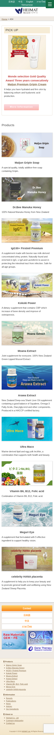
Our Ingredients (12, 709)
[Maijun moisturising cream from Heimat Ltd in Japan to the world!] (27, 13)
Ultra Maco (10, 681)
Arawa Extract (11, 679)
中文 (20, 2)
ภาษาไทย (41, 2)
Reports (9, 698)
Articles (9, 706)
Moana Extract (12, 676)
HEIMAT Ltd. (26, 731)
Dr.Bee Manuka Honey (15, 668)
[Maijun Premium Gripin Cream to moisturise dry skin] (27, 71)
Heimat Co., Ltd (12, 718)
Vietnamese (27, 5)
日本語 (12, 2)
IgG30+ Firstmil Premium (16, 671)
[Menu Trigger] (50, 4)
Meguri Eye (10, 687)
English (29, 2)
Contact (27, 608)
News (8, 704)
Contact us (10, 723)
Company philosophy (14, 721)
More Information (21, 107)
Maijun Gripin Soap (14, 665)
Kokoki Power (11, 673)
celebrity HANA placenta (16, 689)
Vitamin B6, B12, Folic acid (17, 684)
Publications (11, 701)
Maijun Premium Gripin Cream (27, 84)
